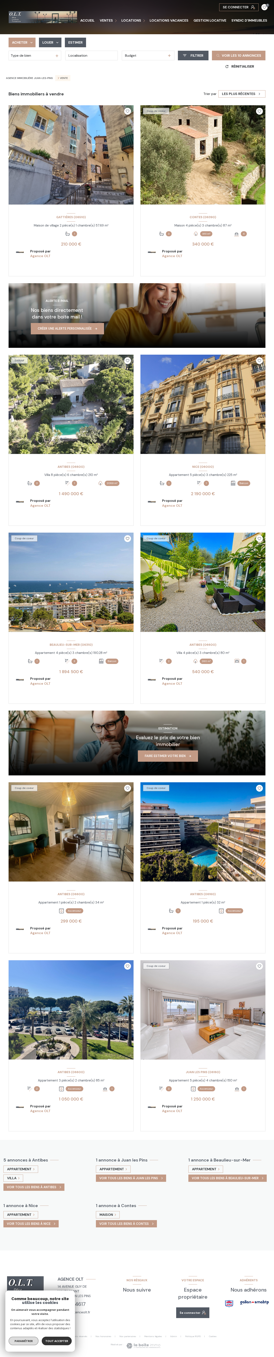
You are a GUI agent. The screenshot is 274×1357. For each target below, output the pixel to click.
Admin (173, 1336)
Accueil (87, 20)
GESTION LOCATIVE (210, 20)
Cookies (213, 1336)
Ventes (106, 20)
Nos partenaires (127, 1336)
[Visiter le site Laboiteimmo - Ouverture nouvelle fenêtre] (143, 1345)
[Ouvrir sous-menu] (116, 20)
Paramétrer (24, 1341)
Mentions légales (153, 1336)
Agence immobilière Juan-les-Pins (29, 78)
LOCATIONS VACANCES (169, 20)
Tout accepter (56, 1341)
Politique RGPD (193, 1336)
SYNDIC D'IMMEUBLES (249, 20)
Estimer (75, 42)
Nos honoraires (103, 1336)
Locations (131, 20)
